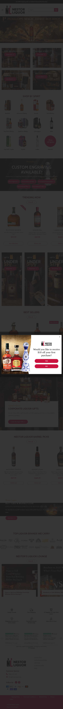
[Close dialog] (59, 337)
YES (46, 361)
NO (46, 366)
